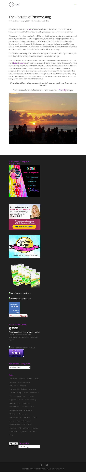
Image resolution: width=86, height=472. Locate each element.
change (19, 393)
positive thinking (15, 424)
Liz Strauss (26, 407)
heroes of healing (30, 400)
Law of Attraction (15, 407)
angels (36, 378)
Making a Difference (16, 410)
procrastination (27, 424)
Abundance (13, 378)
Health (21, 400)
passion (12, 421)
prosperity (13, 428)
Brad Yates (32, 389)
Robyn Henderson (19, 63)
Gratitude (31, 396)
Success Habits (43, 21)
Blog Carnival (14, 385)
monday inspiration (16, 417)
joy (19, 403)
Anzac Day (63, 90)
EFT (11, 396)
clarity (26, 393)
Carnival (12, 393)
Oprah (35, 417)
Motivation (27, 417)
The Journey (22, 432)
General (34, 21)
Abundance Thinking (25, 378)
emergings (17, 396)
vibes (11, 435)
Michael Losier (23, 414)
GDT (24, 396)
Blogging (23, 385)
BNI (30, 29)
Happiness (13, 400)
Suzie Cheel (15, 21)
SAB (19, 428)
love (32, 407)
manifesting (28, 410)
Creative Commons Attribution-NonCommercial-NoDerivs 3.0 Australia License (23, 337)
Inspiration (13, 403)
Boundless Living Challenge (18, 389)
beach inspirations (24, 382)
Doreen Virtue (34, 393)
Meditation (13, 414)
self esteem (26, 428)
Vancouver (32, 432)
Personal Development (24, 421)
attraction (13, 382)
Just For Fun (26, 403)
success (35, 428)
